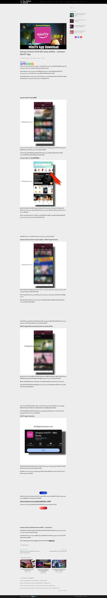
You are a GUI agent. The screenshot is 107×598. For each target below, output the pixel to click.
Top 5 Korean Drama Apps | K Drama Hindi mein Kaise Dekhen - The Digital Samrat (39, 585)
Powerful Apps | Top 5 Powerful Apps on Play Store (59, 570)
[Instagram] (24, 64)
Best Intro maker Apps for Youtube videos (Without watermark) (43, 570)
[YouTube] (81, 37)
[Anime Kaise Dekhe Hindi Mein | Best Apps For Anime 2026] (72, 32)
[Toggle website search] (86, 2)
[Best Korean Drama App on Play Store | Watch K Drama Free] (72, 26)
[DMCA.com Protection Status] (34, 596)
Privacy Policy (77, 596)
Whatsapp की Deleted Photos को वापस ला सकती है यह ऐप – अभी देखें (35, 501)
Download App (43, 492)
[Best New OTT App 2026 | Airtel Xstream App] (72, 21)
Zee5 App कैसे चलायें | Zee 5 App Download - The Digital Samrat (35, 580)
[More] (32, 64)
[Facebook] (21, 64)
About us (85, 596)
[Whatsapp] (29, 64)
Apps (43, 58)
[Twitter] (27, 64)
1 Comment (80, 22)
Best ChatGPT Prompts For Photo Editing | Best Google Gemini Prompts (80, 14)
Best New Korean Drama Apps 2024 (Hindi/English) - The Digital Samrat (37, 583)
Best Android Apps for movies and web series (27, 570)
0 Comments (80, 33)
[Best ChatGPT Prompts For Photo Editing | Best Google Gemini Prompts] (72, 15)
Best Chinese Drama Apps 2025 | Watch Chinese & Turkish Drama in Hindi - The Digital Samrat (41, 588)
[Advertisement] (43, 15)
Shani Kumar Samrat (26, 58)
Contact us (81, 596)
